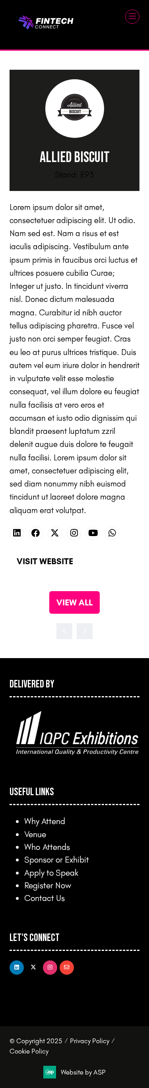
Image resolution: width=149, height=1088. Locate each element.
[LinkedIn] (17, 967)
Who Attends (47, 846)
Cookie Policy (29, 1051)
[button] (132, 17)
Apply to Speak (51, 872)
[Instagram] (50, 967)
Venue (35, 833)
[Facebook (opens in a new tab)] (36, 533)
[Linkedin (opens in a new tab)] (17, 533)
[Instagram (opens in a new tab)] (74, 533)
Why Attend (44, 820)
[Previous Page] (64, 631)
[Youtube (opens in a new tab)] (93, 533)
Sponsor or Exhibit (56, 859)
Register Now (47, 885)
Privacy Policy (89, 1040)
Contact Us (44, 897)
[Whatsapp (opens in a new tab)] (112, 533)
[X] (33, 967)
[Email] (67, 967)
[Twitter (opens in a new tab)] (55, 533)
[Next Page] (85, 631)
